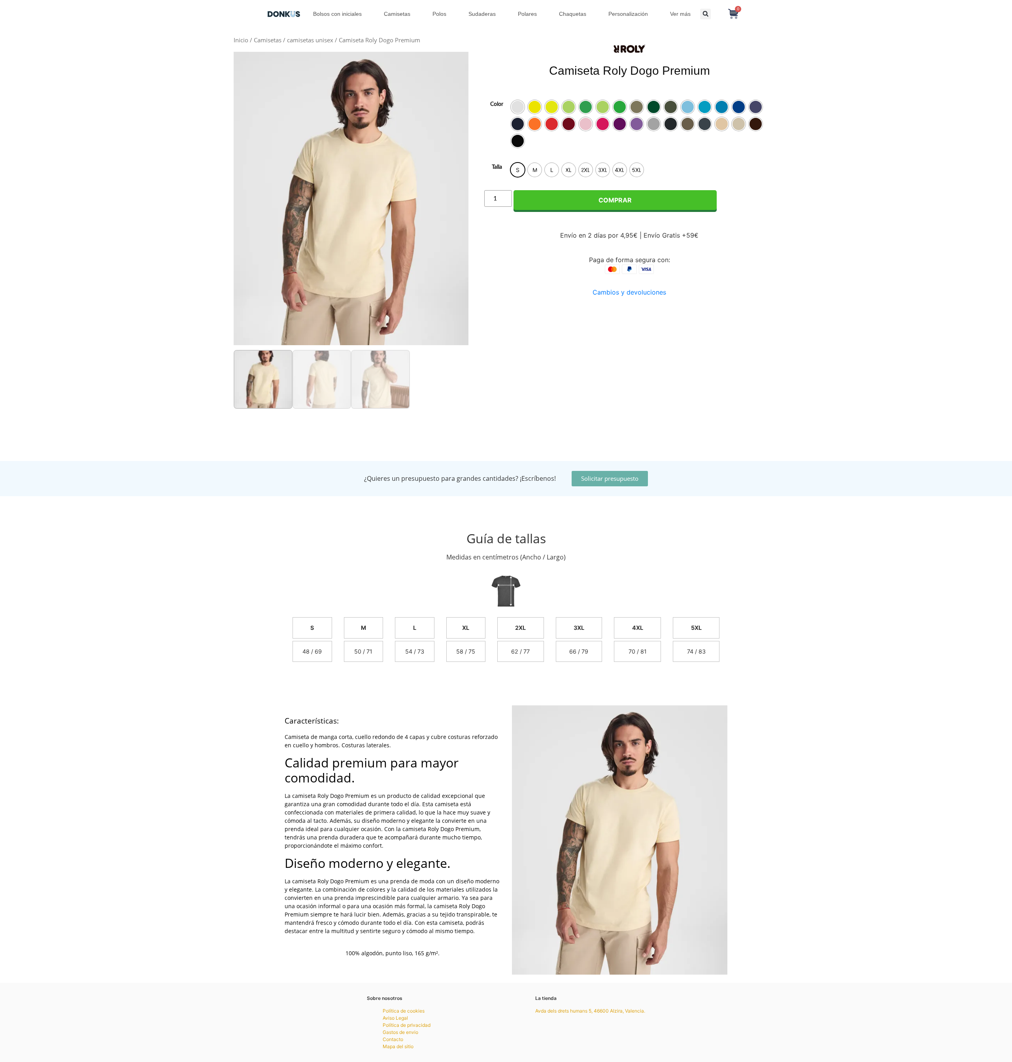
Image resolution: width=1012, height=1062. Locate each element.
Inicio (241, 40)
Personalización (628, 14)
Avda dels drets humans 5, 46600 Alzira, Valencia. (590, 1011)
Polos (439, 14)
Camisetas (397, 14)
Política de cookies (404, 1011)
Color (496, 104)
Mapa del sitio (398, 1046)
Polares (527, 14)
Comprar (615, 200)
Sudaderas (482, 14)
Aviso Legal (395, 1018)
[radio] (518, 107)
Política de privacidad (406, 1025)
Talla (497, 167)
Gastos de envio (400, 1032)
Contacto (393, 1039)
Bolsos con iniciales (337, 14)
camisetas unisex (310, 40)
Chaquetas (572, 14)
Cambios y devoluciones (629, 292)
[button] (705, 14)
